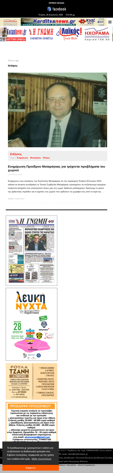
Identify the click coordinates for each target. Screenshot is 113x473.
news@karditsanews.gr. (78, 454)
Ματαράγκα (35, 158)
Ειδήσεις (16, 154)
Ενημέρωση (22, 158)
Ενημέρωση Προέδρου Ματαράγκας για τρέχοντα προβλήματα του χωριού (56, 168)
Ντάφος (46, 158)
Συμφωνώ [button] (31, 468)
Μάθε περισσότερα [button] (41, 459)
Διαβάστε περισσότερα (16, 199)
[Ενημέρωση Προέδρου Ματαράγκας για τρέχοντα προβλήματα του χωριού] (53, 110)
